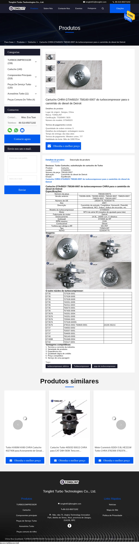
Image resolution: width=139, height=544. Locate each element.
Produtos (34, 8)
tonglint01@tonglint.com (96, 2)
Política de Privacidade (112, 515)
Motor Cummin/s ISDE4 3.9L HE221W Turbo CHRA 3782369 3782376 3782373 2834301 (68, 449)
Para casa (8, 42)
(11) (18, 94)
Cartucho (32, 42)
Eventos (78, 8)
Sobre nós (48, 8)
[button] (18, 425)
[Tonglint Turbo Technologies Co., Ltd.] (17, 8)
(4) (21, 99)
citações (120, 8)
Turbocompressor (81, 366)
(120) (19, 86)
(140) (15, 69)
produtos (21, 42)
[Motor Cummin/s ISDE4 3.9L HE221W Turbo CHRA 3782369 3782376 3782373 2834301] (69, 418)
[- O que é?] (16, 130)
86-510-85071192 (122, 2)
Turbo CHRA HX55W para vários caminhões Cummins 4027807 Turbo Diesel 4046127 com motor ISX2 (112, 449)
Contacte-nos (64, 8)
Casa (22, 8)
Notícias (112, 504)
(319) (19, 77)
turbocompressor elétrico (58, 366)
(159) (19, 61)
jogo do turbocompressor (105, 366)
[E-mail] (22, 130)
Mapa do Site (112, 510)
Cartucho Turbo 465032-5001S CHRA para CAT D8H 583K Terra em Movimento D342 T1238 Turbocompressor (24, 449)
